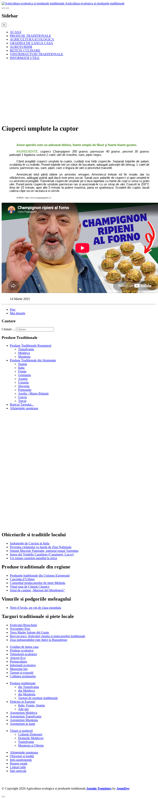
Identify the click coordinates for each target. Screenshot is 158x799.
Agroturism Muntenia (24, 720)
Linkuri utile (18, 767)
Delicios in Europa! (22, 701)
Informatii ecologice (23, 665)
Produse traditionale (23, 683)
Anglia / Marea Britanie (33, 393)
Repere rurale (18, 763)
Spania (22, 364)
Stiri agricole (18, 771)
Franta (22, 371)
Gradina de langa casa (24, 646)
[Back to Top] (3, 796)
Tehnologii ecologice (23, 654)
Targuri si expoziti (21, 672)
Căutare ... (8, 329)
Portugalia (24, 390)
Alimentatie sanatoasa (24, 408)
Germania (24, 375)
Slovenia (23, 386)
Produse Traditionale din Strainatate (33, 360)
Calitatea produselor (23, 676)
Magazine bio (19, 669)
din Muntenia (26, 694)
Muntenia (24, 356)
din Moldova (26, 690)
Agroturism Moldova (23, 712)
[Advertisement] (79, 91)
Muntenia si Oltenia (31, 745)
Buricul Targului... (22, 404)
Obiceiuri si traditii (22, 756)
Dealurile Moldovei (30, 738)
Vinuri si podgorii (21, 730)
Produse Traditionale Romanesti (30, 345)
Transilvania (26, 349)
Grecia (22, 397)
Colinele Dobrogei (30, 734)
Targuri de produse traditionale (38, 698)
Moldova (24, 353)
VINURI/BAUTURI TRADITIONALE (36, 54)
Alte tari (23, 709)
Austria (23, 378)
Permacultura (18, 661)
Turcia (22, 401)
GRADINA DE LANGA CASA (31, 43)
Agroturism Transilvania (25, 716)
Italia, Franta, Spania (31, 705)
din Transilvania (28, 687)
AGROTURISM (21, 47)
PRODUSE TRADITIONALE (30, 35)
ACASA (15, 32)
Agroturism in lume (22, 723)
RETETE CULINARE (25, 50)
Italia (21, 367)
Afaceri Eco (18, 658)
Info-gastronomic (21, 760)
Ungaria (23, 382)
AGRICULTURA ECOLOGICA (32, 39)
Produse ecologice (22, 650)
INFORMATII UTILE (25, 58)
